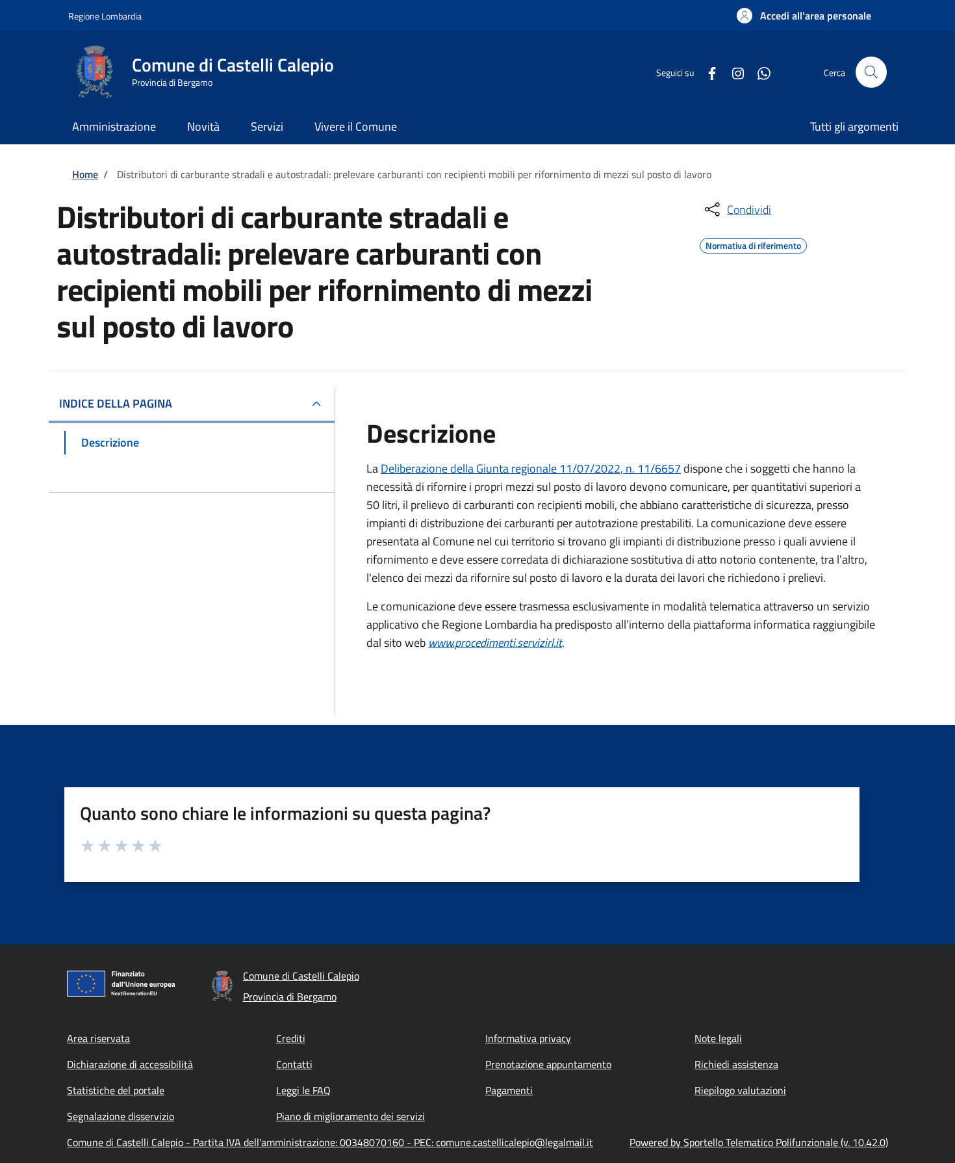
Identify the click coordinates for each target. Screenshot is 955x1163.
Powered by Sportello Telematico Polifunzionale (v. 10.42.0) (759, 1142)
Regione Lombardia (105, 16)
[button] (804, 15)
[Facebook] (707, 72)
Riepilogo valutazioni (740, 1090)
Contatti (294, 1064)
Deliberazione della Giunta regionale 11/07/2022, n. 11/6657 (531, 468)
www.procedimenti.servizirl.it (495, 642)
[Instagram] (733, 72)
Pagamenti (509, 1090)
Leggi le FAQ (303, 1090)
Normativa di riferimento (753, 244)
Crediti (290, 1038)
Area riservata (98, 1038)
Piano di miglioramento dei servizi (350, 1116)
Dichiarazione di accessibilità (130, 1064)
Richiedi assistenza (736, 1064)
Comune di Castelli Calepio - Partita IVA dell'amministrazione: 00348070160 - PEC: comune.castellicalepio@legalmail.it (330, 1142)
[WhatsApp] (759, 72)
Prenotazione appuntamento (548, 1064)
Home (85, 174)
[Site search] (871, 72)
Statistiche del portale (115, 1090)
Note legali (718, 1038)
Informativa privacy (528, 1038)
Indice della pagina (115, 403)
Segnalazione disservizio (120, 1116)
